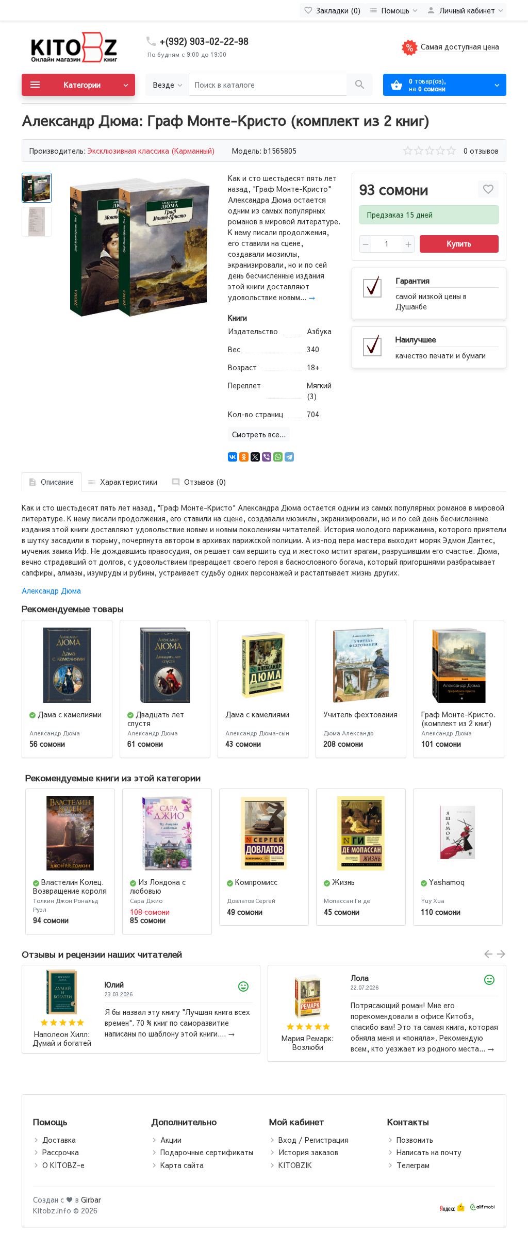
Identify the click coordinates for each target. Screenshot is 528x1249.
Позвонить (415, 1140)
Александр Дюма (51, 590)
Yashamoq (447, 882)
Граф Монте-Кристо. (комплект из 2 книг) (458, 718)
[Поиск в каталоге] (359, 85)
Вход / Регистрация (313, 1140)
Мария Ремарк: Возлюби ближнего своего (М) (61, 1043)
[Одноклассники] (244, 457)
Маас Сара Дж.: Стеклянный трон (307, 1043)
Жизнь (343, 882)
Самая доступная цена (459, 46)
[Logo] (73, 46)
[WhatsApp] (278, 457)
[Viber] (266, 457)
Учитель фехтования (360, 714)
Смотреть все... (259, 434)
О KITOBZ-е (63, 1165)
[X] (255, 457)
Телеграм (413, 1165)
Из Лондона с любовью (158, 886)
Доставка (59, 1140)
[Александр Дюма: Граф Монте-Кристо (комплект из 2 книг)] (140, 247)
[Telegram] (289, 457)
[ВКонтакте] (232, 457)
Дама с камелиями (70, 714)
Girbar (91, 1199)
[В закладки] (488, 189)
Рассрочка (60, 1152)
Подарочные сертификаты (206, 1152)
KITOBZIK (295, 1165)
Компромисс (256, 882)
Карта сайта (182, 1165)
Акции (171, 1140)
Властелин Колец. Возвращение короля (70, 886)
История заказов (308, 1152)
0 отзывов (481, 150)
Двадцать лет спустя (155, 718)
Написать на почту (429, 1152)
